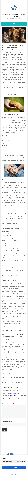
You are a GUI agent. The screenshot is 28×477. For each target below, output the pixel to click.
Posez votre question (8, 404)
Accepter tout (14, 467)
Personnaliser (14, 470)
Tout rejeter (14, 474)
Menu (14, 23)
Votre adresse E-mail (7, 421)
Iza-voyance (11, 441)
